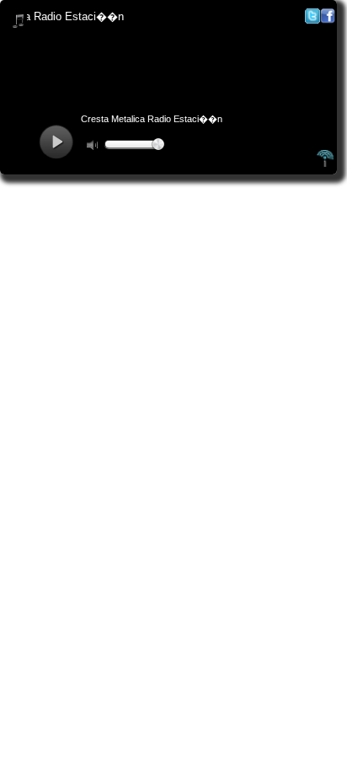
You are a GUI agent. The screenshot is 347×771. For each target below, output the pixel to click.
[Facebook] (327, 19)
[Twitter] (312, 19)
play (56, 142)
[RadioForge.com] (325, 164)
